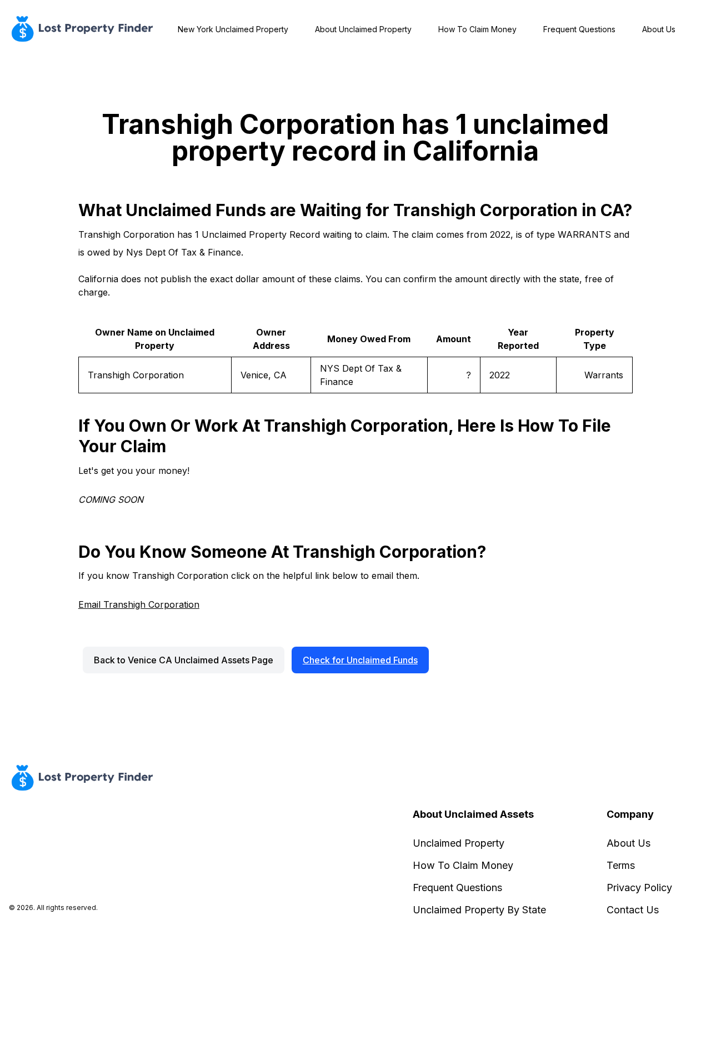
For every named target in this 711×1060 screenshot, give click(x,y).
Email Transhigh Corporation (138, 604)
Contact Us (633, 910)
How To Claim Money (477, 29)
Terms (621, 865)
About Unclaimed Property (363, 29)
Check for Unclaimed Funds (360, 660)
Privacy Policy (639, 887)
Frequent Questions (579, 29)
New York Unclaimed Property (233, 29)
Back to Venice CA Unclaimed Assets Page (183, 660)
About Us (658, 29)
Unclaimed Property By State (479, 910)
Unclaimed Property (458, 843)
